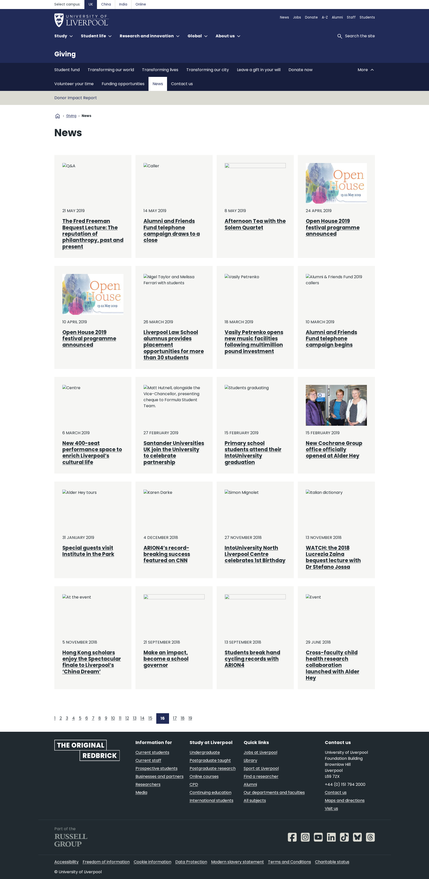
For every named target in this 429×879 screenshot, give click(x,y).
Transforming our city (207, 70)
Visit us (331, 808)
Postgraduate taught (210, 760)
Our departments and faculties (274, 792)
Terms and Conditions (289, 862)
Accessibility (66, 862)
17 (175, 718)
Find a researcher (261, 776)
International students (211, 800)
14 (142, 718)
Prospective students (156, 768)
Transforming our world (111, 70)
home (57, 116)
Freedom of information (106, 862)
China (106, 4)
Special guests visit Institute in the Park (88, 551)
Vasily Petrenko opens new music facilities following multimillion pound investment (254, 342)
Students (367, 17)
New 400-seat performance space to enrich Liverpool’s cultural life (92, 453)
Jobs (297, 17)
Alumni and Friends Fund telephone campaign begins (331, 339)
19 (190, 718)
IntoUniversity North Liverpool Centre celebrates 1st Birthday (255, 554)
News (284, 17)
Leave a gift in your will (258, 70)
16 (163, 718)
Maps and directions (345, 800)
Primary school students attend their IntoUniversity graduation (253, 453)
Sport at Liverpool (261, 768)
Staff (351, 17)
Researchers (148, 784)
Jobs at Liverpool (260, 752)
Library (250, 760)
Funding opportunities (123, 84)
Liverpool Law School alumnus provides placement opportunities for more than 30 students (174, 345)
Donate (311, 17)
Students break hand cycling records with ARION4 (252, 659)
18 (183, 718)
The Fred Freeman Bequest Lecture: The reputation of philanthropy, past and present (92, 234)
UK (91, 4)
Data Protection (191, 862)
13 (134, 718)
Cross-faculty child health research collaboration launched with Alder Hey (332, 665)
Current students (152, 752)
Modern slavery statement (237, 862)
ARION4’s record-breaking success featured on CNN (167, 554)
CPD (194, 784)
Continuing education (210, 792)
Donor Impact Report (75, 98)
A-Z (325, 17)
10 (113, 718)
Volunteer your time (74, 84)
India (123, 4)
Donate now (301, 70)
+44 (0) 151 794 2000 (345, 784)
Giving (65, 54)
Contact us (182, 84)
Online (140, 4)
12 (127, 718)
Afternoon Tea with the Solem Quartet (255, 224)
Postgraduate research (213, 768)
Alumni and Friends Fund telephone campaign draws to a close (172, 231)
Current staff (148, 760)
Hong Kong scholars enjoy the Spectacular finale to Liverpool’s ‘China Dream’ (91, 662)
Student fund (67, 70)
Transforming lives (160, 70)
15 (150, 718)
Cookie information (152, 862)
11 (120, 718)
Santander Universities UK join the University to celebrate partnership (174, 453)
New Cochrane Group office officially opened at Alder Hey (334, 450)
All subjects (255, 800)
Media (141, 792)
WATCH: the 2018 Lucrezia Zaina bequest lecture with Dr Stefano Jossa (333, 557)
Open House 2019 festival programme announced (333, 227)
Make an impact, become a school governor (166, 659)
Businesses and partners (159, 776)
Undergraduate (205, 752)
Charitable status (332, 862)
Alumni (337, 17)
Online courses (204, 776)
